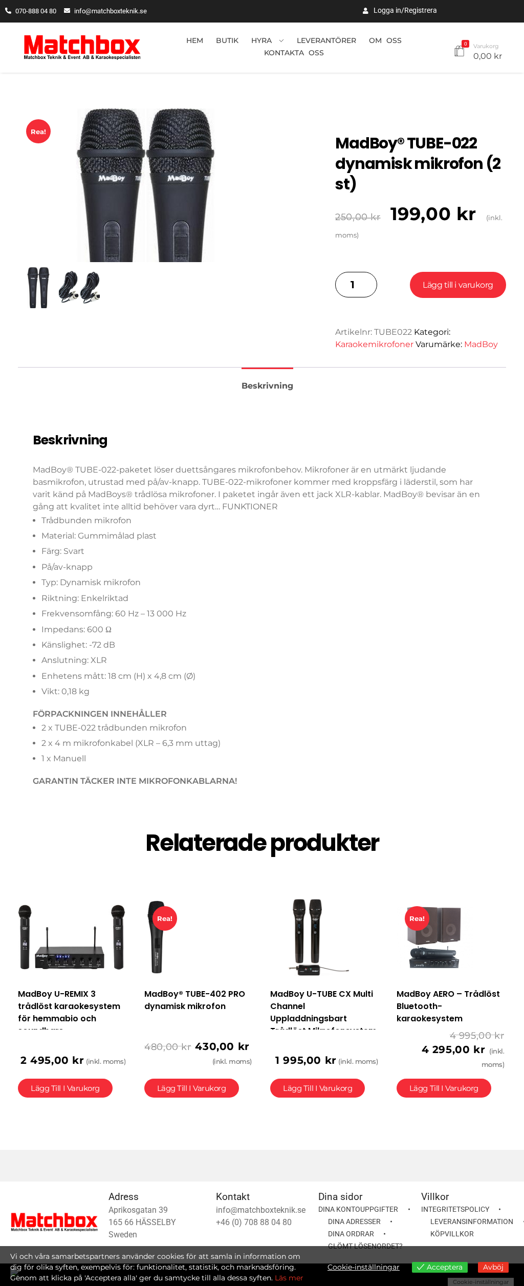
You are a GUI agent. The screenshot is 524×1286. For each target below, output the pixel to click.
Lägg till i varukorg (458, 285)
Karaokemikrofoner (374, 344)
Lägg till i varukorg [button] (65, 1088)
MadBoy (481, 344)
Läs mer (289, 1277)
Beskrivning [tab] (267, 386)
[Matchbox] (82, 47)
